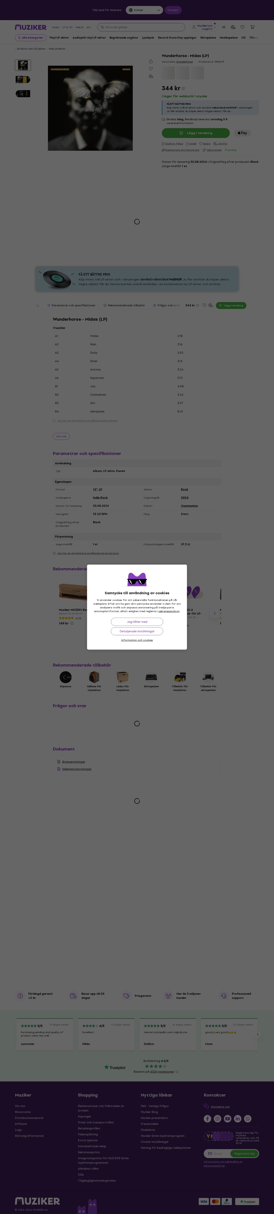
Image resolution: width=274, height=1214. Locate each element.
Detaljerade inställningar (137, 631)
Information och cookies (137, 640)
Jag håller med (137, 621)
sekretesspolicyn (168, 611)
